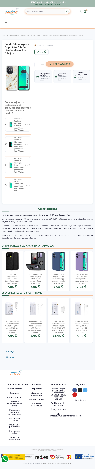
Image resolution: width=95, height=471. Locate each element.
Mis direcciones (36, 399)
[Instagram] (80, 390)
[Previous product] (91, 35)
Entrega (10, 351)
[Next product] (92, 35)
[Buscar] (67, 11)
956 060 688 (59, 409)
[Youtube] (74, 394)
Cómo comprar (14, 397)
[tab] (47, 351)
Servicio (10, 357)
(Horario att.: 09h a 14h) (59, 404)
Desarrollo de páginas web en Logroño (59, 463)
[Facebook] (74, 390)
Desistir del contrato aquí (14, 438)
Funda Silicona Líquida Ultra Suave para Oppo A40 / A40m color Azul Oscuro (58, 278)
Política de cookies (14, 419)
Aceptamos (80, 400)
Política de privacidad (14, 426)
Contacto (14, 393)
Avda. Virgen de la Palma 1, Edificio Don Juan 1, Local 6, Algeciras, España (58, 394)
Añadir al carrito (61, 64)
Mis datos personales (36, 405)
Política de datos (14, 432)
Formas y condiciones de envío (14, 404)
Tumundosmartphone (17, 384)
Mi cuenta (36, 384)
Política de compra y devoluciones (14, 412)
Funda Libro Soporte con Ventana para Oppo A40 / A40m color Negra (12, 278)
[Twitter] (85, 390)
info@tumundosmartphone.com (66, 416)
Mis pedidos (36, 389)
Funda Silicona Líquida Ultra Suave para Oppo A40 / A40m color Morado (82, 278)
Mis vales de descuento (37, 394)
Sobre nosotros (14, 389)
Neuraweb (43, 463)
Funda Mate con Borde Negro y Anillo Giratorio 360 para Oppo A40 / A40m (35, 278)
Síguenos (80, 384)
